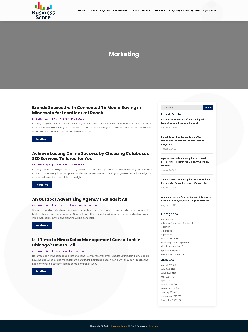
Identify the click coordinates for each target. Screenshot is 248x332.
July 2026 (165, 269)
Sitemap (153, 325)
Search (208, 107)
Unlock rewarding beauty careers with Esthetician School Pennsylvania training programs (182, 141)
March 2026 (167, 284)
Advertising (166, 230)
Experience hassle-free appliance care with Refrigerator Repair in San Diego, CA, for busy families (185, 162)
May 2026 (166, 276)
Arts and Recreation (171, 254)
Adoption (165, 226)
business (83, 10)
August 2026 (167, 265)
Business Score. (119, 325)
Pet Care (160, 10)
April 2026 (166, 280)
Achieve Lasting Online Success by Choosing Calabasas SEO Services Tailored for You (90, 156)
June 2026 (166, 272)
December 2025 (169, 296)
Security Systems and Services (109, 10)
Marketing (77, 119)
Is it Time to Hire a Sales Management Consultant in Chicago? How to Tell (86, 242)
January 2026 (168, 292)
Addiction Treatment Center (175, 223)
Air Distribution (168, 238)
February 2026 (168, 288)
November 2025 (169, 300)
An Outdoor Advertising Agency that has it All (79, 199)
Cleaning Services (141, 10)
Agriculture (209, 10)
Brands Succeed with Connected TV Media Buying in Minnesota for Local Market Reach (86, 110)
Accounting (167, 219)
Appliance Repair (169, 250)
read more (42, 139)
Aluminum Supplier (170, 246)
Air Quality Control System (184, 10)
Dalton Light (44, 119)
